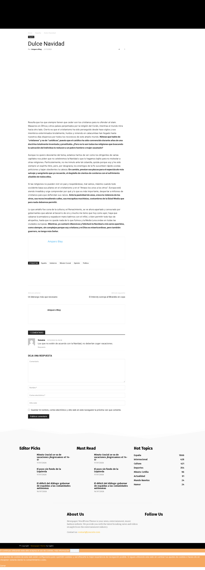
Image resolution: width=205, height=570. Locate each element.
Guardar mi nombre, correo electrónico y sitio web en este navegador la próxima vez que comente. (76, 410)
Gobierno (53, 263)
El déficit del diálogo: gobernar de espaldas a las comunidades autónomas (54, 486)
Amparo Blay (36, 49)
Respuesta (41, 347)
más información (61, 550)
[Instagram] (192, 26)
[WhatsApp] (50, 55)
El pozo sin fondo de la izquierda (49, 470)
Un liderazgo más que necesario (42, 297)
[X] (197, 26)
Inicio (30, 33)
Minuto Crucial (65, 263)
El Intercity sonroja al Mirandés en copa (107, 297)
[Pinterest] (43, 55)
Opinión (77, 263)
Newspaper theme (38, 546)
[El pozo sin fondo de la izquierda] (27, 473)
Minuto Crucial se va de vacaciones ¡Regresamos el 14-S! (53, 457)
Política (86, 263)
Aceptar (74, 550)
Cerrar (3, 565)
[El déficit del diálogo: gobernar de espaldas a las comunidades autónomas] (27, 487)
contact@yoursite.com (89, 532)
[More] (57, 55)
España (38, 33)
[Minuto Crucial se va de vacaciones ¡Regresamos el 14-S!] (27, 458)
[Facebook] (188, 26)
